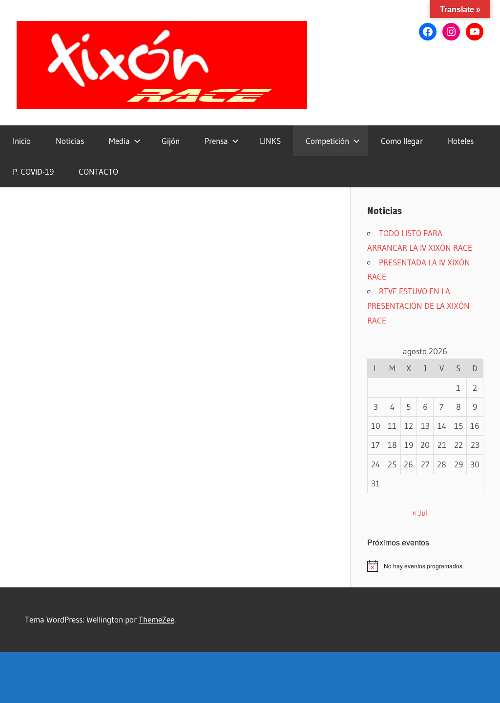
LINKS (270, 141)
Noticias (70, 141)
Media (119, 141)
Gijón (171, 141)
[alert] (425, 566)
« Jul (420, 512)
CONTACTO (98, 171)
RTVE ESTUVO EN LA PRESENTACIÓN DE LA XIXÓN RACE (418, 305)
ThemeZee (156, 619)
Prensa (216, 141)
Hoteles (461, 141)
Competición (327, 141)
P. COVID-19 (33, 171)
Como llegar (402, 141)
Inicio (22, 141)
